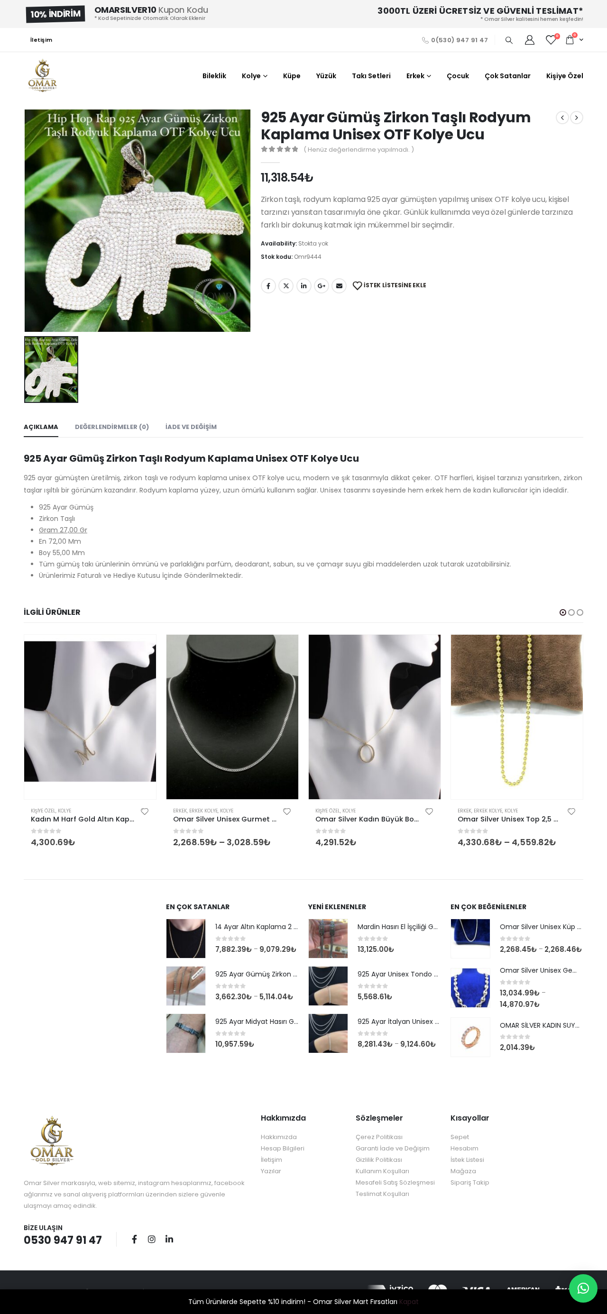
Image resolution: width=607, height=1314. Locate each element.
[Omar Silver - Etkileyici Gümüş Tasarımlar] (43, 76)
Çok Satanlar (508, 76)
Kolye (251, 76)
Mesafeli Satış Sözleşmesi (395, 1182)
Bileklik (214, 76)
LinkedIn (304, 285)
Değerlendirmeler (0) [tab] (112, 426)
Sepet (460, 1136)
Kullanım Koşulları (382, 1171)
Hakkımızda (279, 1136)
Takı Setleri (371, 76)
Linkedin (169, 1239)
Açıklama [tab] (41, 426)
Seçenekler (282, 650)
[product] (90, 717)
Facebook (268, 285)
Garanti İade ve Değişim (393, 1148)
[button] (563, 612)
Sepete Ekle (140, 650)
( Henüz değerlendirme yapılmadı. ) (359, 149)
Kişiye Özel (564, 76)
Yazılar (271, 1171)
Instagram (152, 1239)
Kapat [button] (409, 1301)
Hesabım (464, 1148)
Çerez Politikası (379, 1136)
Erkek (415, 76)
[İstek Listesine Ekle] (144, 811)
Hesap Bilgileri (282, 1148)
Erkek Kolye (203, 810)
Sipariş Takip (470, 1182)
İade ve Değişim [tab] (191, 426)
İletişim (41, 40)
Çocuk (458, 76)
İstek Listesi (467, 1159)
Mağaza (463, 1171)
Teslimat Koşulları (382, 1193)
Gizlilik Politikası (379, 1159)
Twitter (286, 285)
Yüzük (326, 76)
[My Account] (530, 40)
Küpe (292, 76)
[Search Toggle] (509, 40)
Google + (321, 285)
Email (339, 285)
